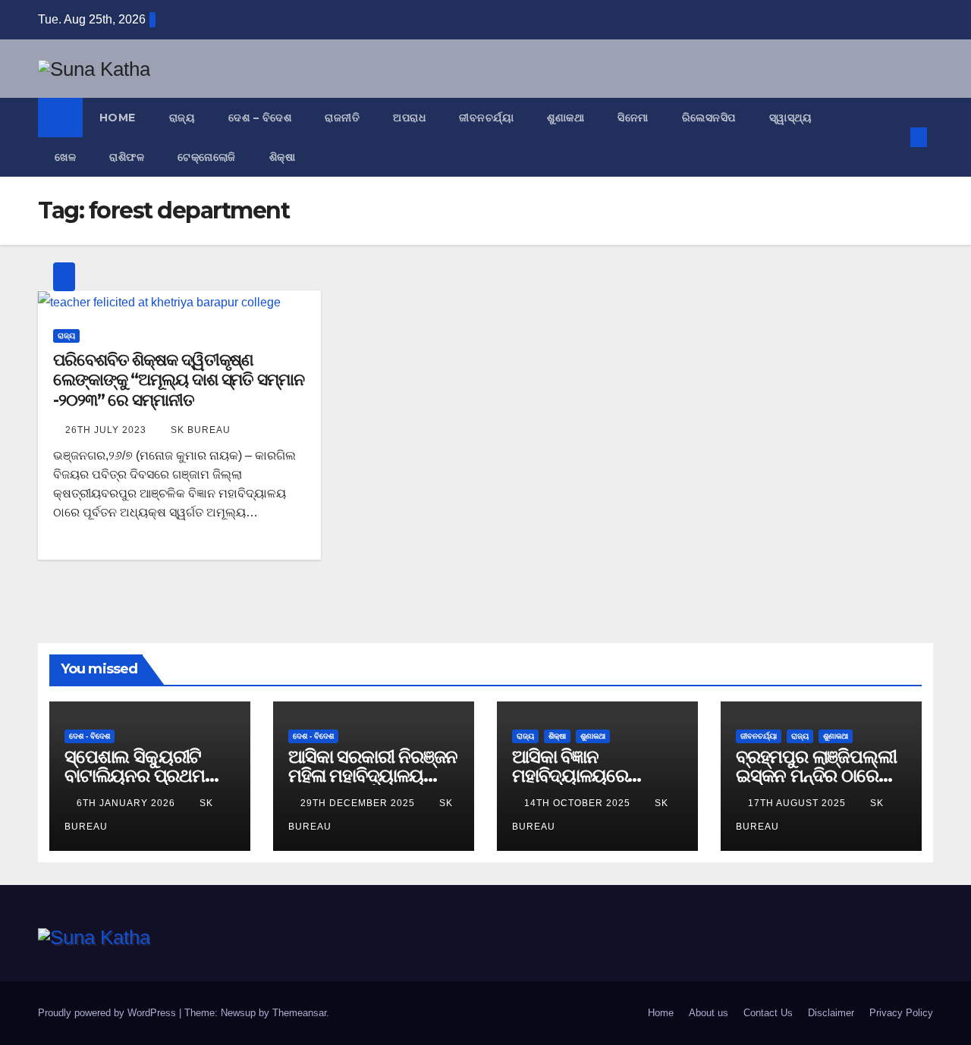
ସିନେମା (633, 117)
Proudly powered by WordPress (108, 1012)
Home (117, 117)
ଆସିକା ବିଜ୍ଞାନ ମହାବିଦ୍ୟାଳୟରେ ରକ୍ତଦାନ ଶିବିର (569, 775)
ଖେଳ (65, 157)
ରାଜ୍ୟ (182, 117)
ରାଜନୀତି (342, 117)
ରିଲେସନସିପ (709, 117)
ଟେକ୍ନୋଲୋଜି (207, 157)
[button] (893, 136)
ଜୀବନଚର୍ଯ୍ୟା (486, 117)
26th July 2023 (107, 430)
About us (708, 1012)
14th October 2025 (578, 803)
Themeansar (299, 1012)
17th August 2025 (798, 803)
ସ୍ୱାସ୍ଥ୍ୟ (790, 117)
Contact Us (768, 1012)
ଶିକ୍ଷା (282, 157)
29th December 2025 (359, 803)
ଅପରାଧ (409, 117)
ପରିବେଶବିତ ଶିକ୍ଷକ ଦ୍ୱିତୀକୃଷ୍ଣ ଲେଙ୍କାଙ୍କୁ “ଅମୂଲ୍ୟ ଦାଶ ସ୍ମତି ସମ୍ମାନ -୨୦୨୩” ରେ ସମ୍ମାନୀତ (178, 380)
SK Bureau (201, 430)
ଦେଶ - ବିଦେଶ (89, 736)
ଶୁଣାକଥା (565, 117)
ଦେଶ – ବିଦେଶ (259, 117)
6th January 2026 (127, 803)
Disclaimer (831, 1012)
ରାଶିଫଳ (126, 157)
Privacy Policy (901, 1012)
